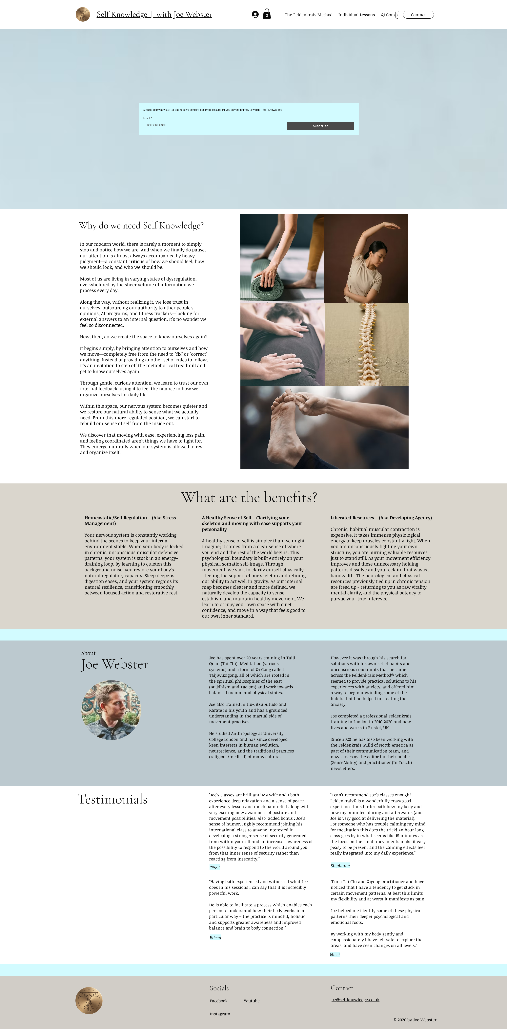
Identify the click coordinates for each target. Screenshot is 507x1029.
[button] (267, 14)
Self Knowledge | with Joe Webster (154, 14)
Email (147, 118)
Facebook (219, 1000)
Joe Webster (115, 664)
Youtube (252, 1000)
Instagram (220, 1014)
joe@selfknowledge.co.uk (354, 999)
